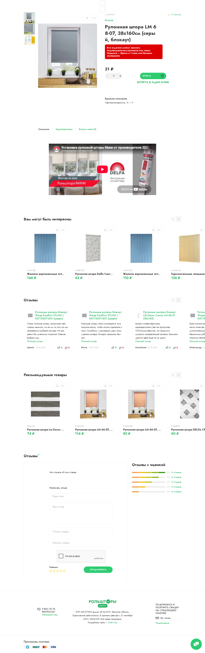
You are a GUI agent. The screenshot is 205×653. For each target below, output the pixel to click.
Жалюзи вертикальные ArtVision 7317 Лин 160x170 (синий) (46, 274)
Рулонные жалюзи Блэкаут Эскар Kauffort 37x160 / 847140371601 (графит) (51, 315)
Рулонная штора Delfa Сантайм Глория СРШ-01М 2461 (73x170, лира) (94, 274)
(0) (94, 129)
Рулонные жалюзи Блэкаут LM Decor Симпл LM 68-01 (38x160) (159, 315)
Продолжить (98, 569)
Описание (43, 129)
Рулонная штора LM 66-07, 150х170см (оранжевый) (142, 429)
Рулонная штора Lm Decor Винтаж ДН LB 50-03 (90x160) (46, 429)
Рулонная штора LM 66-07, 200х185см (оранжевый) (94, 429)
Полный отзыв (34, 341)
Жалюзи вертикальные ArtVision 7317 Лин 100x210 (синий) (142, 274)
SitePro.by (112, 622)
